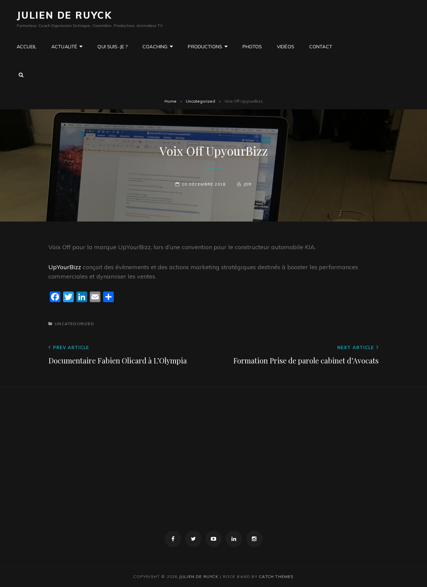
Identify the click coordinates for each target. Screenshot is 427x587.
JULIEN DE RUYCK (64, 15)
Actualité (64, 47)
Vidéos (285, 47)
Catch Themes (276, 576)
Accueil (26, 47)
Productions (205, 47)
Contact (320, 47)
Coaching (154, 47)
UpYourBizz (64, 267)
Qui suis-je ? (112, 47)
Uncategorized (200, 101)
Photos (252, 47)
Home (170, 101)
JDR (248, 184)
